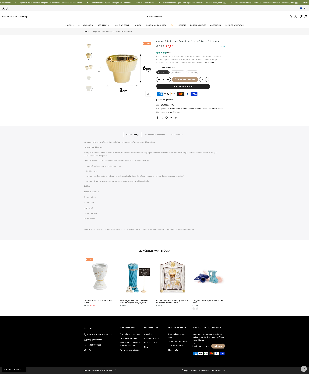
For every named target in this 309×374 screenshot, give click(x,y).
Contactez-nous (151, 343)
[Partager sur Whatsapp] (176, 117)
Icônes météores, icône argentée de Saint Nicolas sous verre (172, 301)
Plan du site (173, 350)
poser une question (164, 100)
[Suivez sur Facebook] (3, 8)
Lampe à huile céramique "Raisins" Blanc (99, 301)
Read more (209, 62)
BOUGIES (69, 25)
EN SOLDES (182, 25)
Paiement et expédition (130, 350)
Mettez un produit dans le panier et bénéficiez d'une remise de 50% (195, 108)
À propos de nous (151, 338)
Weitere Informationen (155, 134)
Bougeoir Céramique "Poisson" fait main (208, 301)
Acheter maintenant (183, 86)
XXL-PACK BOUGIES (85, 25)
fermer (306, 3)
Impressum (204, 370)
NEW (171, 25)
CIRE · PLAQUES (103, 25)
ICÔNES (138, 25)
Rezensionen (177, 134)
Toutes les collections (177, 341)
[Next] (148, 69)
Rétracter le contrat (14, 369)
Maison (87, 31)
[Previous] (99, 69)
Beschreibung (132, 134)
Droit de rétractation (128, 338)
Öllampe (176, 112)
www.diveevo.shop (154, 17)
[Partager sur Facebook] (157, 117)
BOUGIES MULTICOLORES (156, 25)
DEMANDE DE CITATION (234, 25)
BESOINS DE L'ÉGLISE (121, 25)
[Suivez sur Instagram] (7, 8)
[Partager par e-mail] (171, 117)
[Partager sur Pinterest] (166, 117)
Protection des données (130, 334)
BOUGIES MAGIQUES (198, 25)
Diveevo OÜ (111, 370)
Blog (146, 347)
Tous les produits (175, 345)
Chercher (148, 334)
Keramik (168, 112)
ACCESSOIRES (215, 25)
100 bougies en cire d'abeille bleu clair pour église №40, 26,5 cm (134, 301)
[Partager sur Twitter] (162, 117)
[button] (161, 53)
